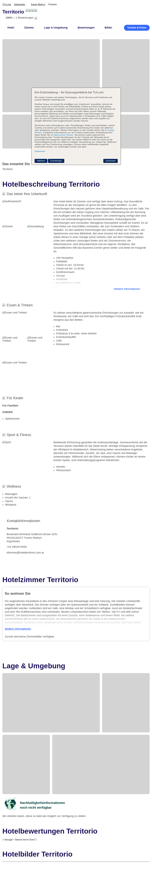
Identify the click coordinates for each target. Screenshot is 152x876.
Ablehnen (41, 161)
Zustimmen (110, 161)
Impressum (40, 151)
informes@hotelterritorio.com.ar (25, 552)
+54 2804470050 (17, 546)
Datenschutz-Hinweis (63, 135)
